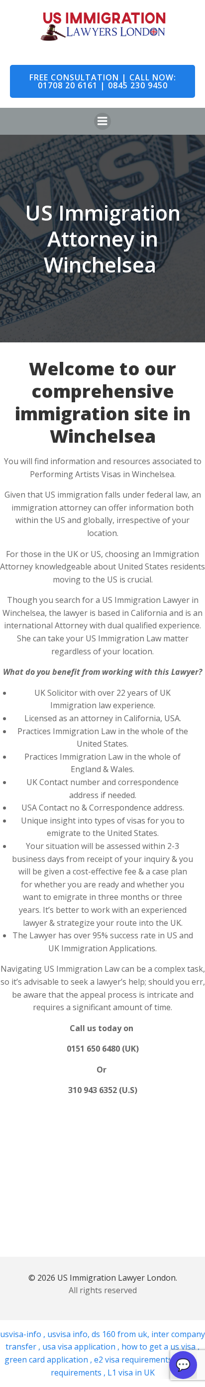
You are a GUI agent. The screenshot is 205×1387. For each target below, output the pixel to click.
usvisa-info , (23, 1334)
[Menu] (102, 121)
